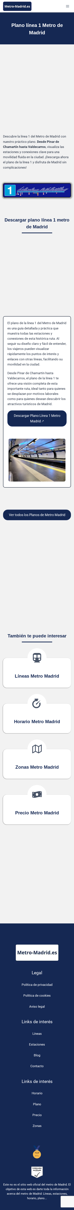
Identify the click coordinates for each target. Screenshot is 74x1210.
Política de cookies (37, 995)
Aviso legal (37, 1006)
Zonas (37, 1126)
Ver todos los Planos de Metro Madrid (37, 515)
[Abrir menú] (67, 6)
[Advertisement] (37, 92)
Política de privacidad (37, 985)
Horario (37, 1093)
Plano (37, 1104)
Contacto (37, 1066)
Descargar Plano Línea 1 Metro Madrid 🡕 (37, 418)
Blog (37, 1055)
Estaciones (37, 1044)
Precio (37, 1115)
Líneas (37, 1034)
